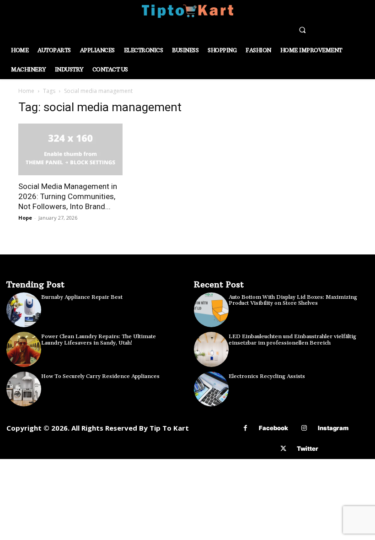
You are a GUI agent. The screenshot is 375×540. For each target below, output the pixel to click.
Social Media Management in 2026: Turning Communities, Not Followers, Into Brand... (67, 196)
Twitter (307, 448)
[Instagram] (304, 428)
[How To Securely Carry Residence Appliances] (23, 389)
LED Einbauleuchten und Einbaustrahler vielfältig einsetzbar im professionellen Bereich (292, 339)
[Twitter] (283, 449)
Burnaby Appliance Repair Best (82, 297)
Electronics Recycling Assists (267, 376)
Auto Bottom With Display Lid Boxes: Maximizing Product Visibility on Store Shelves (293, 300)
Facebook (273, 428)
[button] (302, 29)
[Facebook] (245, 428)
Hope (25, 217)
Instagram (333, 428)
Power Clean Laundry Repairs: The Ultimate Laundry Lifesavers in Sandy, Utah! (98, 339)
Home (26, 91)
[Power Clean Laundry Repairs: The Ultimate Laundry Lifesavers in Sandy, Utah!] (23, 349)
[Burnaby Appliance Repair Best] (23, 309)
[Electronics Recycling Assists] (211, 389)
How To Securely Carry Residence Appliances (100, 376)
